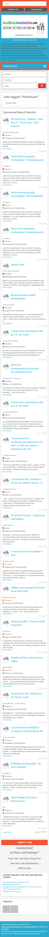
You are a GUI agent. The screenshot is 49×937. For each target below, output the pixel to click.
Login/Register (36, 9)
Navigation (10, 66)
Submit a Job (13, 9)
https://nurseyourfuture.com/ (11, 927)
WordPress (5, 929)
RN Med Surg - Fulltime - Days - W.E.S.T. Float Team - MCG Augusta (27, 122)
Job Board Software (30, 927)
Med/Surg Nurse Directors (12, 884)
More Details (7, 149)
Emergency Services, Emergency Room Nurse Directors (22, 887)
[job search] (43, 832)
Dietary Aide (17, 264)
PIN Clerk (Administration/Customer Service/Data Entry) (25, 368)
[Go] (42, 86)
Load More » (7, 832)
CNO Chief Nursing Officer (12, 889)
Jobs (36, 832)
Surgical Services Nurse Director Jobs (16, 882)
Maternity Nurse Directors (12, 891)
